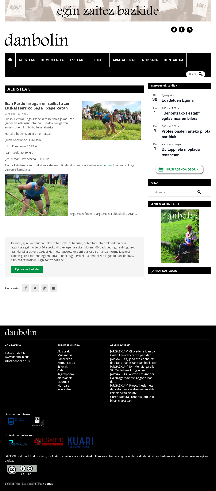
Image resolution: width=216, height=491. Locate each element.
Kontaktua (173, 60)
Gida (97, 60)
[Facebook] (25, 288)
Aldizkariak (64, 378)
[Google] (44, 288)
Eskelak (76, 60)
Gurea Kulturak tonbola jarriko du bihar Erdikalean (132, 399)
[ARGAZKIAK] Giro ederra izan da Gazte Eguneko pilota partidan (132, 353)
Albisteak (27, 60)
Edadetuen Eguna (178, 100)
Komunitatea (52, 60)
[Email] (53, 288)
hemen (107, 165)
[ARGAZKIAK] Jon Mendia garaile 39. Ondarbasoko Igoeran (132, 368)
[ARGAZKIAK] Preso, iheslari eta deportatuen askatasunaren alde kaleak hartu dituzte (132, 389)
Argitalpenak (124, 60)
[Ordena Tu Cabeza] (24, 483)
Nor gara (150, 60)
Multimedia (65, 355)
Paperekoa (64, 359)
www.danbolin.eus (17, 357)
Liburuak (63, 382)
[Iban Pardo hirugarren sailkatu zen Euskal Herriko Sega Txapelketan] (111, 120)
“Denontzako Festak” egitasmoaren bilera (181, 115)
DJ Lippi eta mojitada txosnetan (181, 152)
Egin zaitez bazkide (27, 269)
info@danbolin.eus (17, 361)
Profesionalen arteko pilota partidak (186, 133)
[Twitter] (35, 288)
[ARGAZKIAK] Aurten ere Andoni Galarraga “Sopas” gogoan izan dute (132, 378)
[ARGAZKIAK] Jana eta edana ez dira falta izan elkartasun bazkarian (133, 361)
